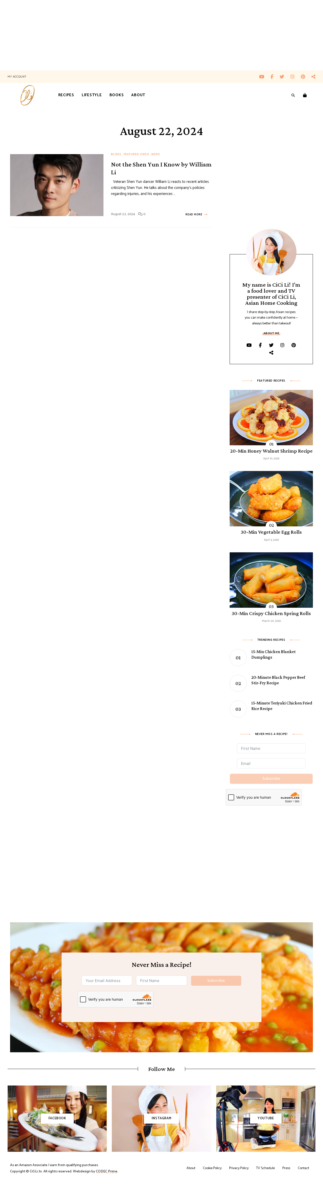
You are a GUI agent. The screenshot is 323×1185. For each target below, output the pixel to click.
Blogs (116, 154)
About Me (271, 333)
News (155, 154)
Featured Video (136, 154)
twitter (285, 77)
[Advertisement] (151, 35)
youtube (265, 77)
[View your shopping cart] (305, 95)
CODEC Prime (106, 1171)
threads (313, 77)
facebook (275, 77)
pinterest (306, 77)
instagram (295, 77)
